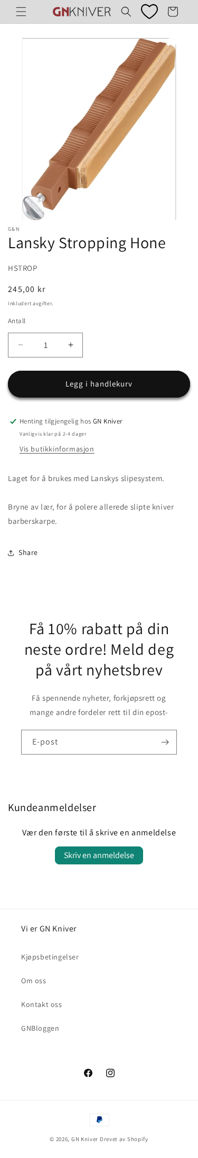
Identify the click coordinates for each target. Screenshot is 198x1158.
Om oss (33, 980)
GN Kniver (84, 1139)
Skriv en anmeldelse (99, 855)
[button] (21, 11)
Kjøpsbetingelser (50, 957)
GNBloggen (40, 1028)
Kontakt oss (41, 1004)
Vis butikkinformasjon (57, 449)
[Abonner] (164, 742)
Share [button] (28, 552)
